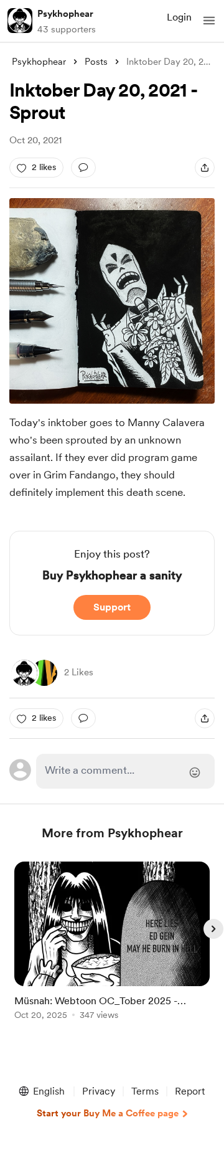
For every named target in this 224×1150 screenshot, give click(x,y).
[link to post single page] (112, 943)
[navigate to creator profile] (19, 20)
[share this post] (205, 168)
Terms (145, 1091)
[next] (213, 929)
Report (190, 1091)
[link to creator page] (24, 673)
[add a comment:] (83, 168)
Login (179, 17)
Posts (96, 61)
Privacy (98, 1091)
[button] (209, 20)
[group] (112, 948)
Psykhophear (65, 13)
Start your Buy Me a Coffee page (108, 1113)
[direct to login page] (125, 771)
